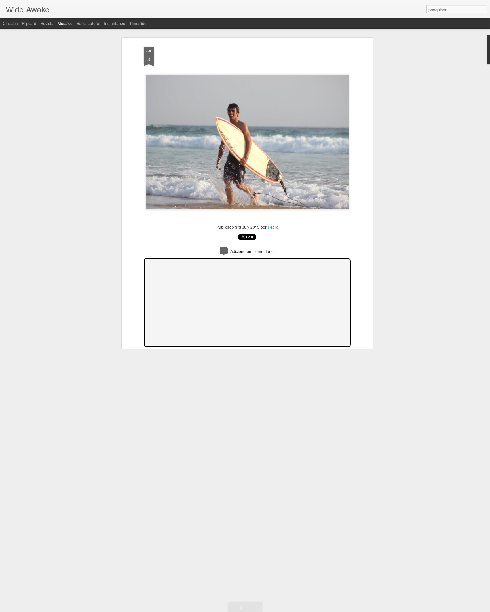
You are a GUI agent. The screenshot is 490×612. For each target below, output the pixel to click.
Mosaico (65, 23)
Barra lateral (88, 23)
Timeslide (138, 23)
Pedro (273, 227)
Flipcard (29, 23)
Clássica (10, 23)
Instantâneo (114, 23)
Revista (47, 23)
